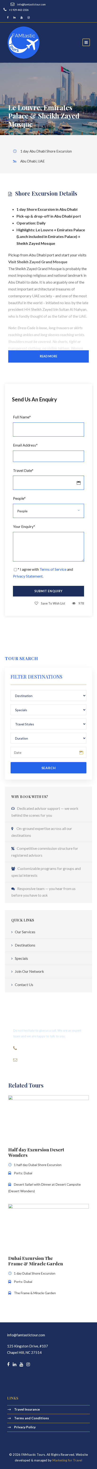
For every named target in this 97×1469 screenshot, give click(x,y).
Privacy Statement (28, 576)
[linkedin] (14, 17)
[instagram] (29, 17)
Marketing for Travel (67, 1460)
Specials (21, 958)
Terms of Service (53, 569)
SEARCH (48, 768)
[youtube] (21, 17)
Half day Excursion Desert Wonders (36, 1152)
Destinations (25, 945)
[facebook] (7, 17)
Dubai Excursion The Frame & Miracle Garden (35, 1261)
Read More (48, 356)
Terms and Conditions (31, 1418)
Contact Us (24, 984)
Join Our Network (29, 971)
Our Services (25, 932)
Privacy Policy (25, 1427)
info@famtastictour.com (26, 1335)
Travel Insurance (27, 1409)
